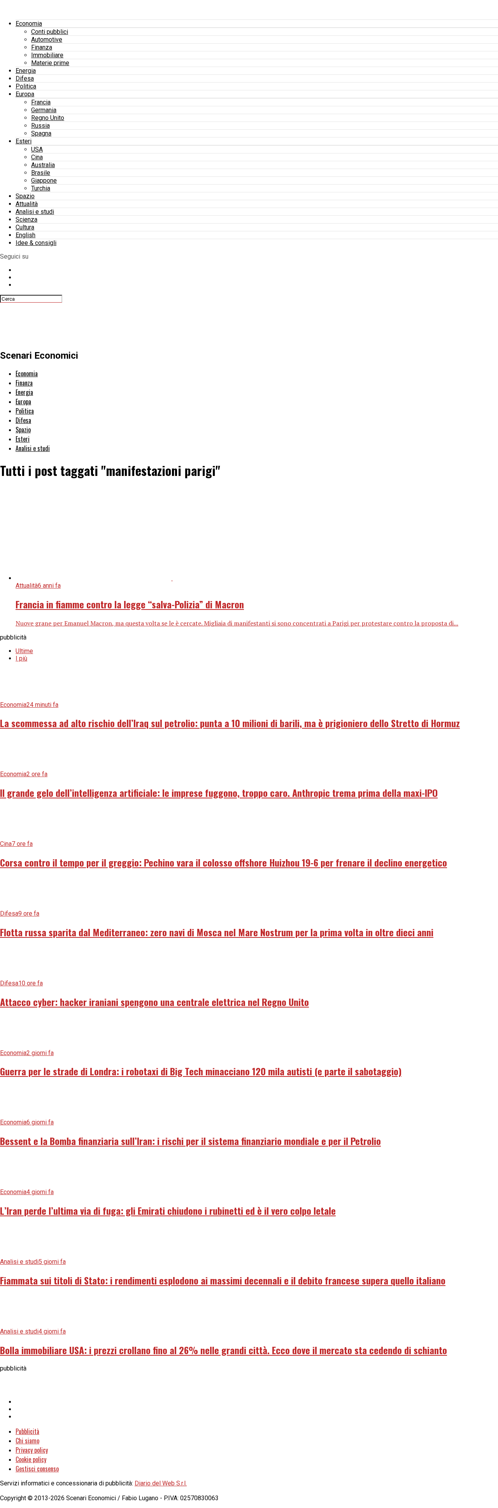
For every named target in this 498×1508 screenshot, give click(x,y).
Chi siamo (27, 1440)
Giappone (44, 180)
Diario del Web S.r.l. (161, 1483)
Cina (37, 157)
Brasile (40, 172)
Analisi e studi (35, 211)
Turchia (40, 188)
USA (37, 149)
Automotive (46, 39)
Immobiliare (47, 55)
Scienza (26, 219)
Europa (25, 94)
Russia (40, 125)
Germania (43, 110)
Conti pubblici (49, 31)
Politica (26, 86)
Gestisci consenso (37, 1468)
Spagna (41, 133)
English (25, 235)
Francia (41, 102)
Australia (43, 165)
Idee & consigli (36, 243)
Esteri (24, 141)
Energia (26, 70)
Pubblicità (27, 1431)
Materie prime (50, 63)
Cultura (25, 227)
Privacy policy (32, 1450)
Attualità (27, 204)
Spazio (25, 196)
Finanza (41, 47)
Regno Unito (47, 118)
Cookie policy (31, 1459)
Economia (29, 23)
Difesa (25, 78)
